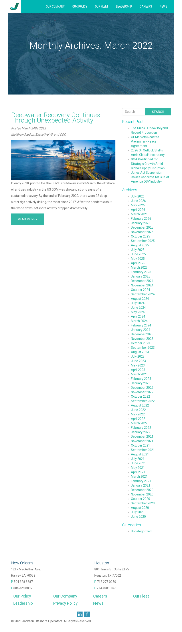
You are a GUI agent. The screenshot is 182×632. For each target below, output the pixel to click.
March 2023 (139, 374)
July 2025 (137, 250)
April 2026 (138, 209)
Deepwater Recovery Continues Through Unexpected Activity (55, 117)
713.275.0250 (106, 582)
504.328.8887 (23, 582)
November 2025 (142, 232)
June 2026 (138, 201)
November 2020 (142, 494)
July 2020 (137, 512)
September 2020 (143, 503)
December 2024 (142, 281)
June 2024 (138, 307)
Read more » (28, 219)
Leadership (124, 6)
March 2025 (139, 267)
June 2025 (138, 254)
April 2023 (138, 370)
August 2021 (140, 454)
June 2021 (138, 463)
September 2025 (143, 241)
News (163, 6)
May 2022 (138, 414)
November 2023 (142, 338)
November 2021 (142, 441)
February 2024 (141, 325)
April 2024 (138, 316)
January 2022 (140, 432)
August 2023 (140, 352)
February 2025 (141, 272)
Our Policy (79, 6)
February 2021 (141, 481)
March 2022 (139, 423)
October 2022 (140, 396)
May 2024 (138, 312)
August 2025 (140, 245)
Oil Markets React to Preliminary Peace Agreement (145, 141)
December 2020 (142, 490)
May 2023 (138, 365)
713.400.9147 (106, 588)
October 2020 (140, 499)
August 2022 (140, 405)
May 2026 (138, 205)
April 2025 (138, 263)
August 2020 (140, 507)
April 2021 (138, 472)
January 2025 (140, 276)
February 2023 (141, 378)
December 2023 (142, 334)
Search (158, 112)
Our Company (55, 6)
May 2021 (138, 467)
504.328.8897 (22, 588)
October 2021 (140, 445)
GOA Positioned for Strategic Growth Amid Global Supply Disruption (148, 163)
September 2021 (143, 450)
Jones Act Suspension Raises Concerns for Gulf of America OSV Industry (150, 177)
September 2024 (143, 294)
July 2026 (137, 196)
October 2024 (140, 290)
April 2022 (138, 419)
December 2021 (142, 436)
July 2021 (137, 459)
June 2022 (138, 410)
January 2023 (140, 383)
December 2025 (142, 227)
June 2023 (138, 361)
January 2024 (140, 330)
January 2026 (140, 223)
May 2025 (138, 258)
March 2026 (139, 214)
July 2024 (137, 303)
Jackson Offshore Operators (14, 6)
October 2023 (140, 343)
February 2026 (141, 218)
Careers (146, 6)
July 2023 (137, 356)
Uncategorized (141, 531)
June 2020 (138, 516)
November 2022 (142, 392)
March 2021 (139, 476)
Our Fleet (101, 6)
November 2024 (142, 285)
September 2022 (143, 401)
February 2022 (141, 427)
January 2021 (140, 485)
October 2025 (140, 236)
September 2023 (143, 347)
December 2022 (142, 387)
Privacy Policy (65, 603)
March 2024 (139, 321)
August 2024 (140, 298)
